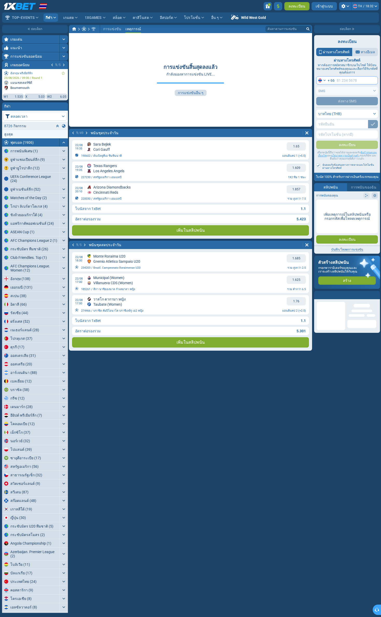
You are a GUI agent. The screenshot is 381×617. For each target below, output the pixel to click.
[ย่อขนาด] (63, 142)
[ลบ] (307, 133)
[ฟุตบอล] (84, 29)
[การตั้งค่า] (345, 6)
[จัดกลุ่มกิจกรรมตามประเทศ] (64, 126)
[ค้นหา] (308, 29)
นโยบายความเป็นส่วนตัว (345, 155)
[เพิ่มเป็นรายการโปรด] (63, 73)
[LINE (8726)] (74, 29)
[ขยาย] (63, 39)
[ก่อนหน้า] (52, 65)
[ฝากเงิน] (278, 6)
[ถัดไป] (64, 65)
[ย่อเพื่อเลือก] (57, 126)
